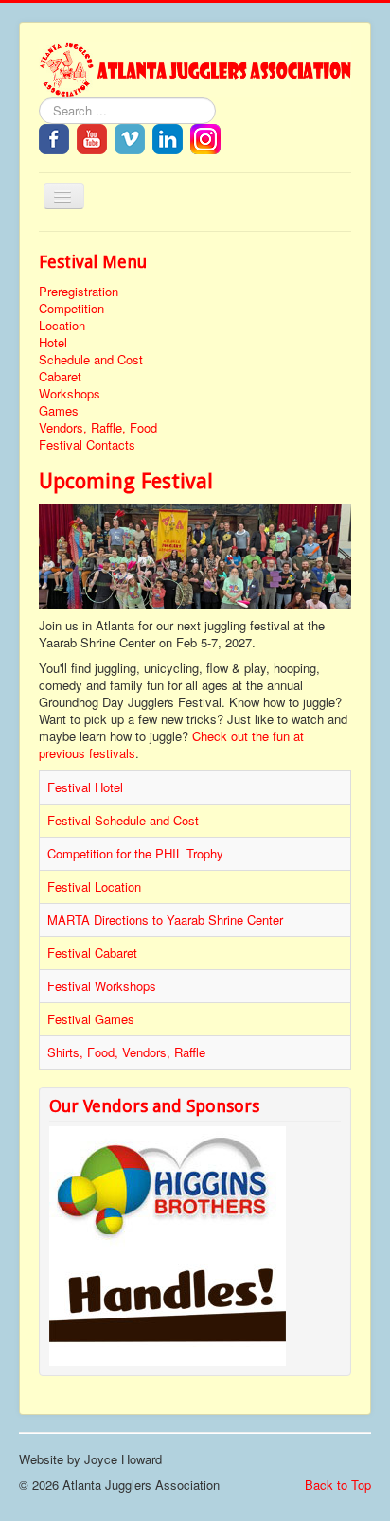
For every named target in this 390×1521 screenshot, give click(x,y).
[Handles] (167, 1313)
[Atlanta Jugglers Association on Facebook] (54, 137)
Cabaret (60, 376)
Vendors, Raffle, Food (98, 427)
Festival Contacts (87, 444)
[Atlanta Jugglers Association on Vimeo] (130, 137)
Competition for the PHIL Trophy (135, 853)
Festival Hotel (85, 787)
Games (59, 410)
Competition (71, 308)
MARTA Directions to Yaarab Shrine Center (165, 920)
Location (62, 325)
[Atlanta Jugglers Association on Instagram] (205, 137)
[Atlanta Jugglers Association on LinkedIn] (167, 137)
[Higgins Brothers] (167, 1193)
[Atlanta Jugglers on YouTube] (92, 137)
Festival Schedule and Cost (123, 820)
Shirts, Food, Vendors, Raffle (126, 1052)
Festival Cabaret (92, 953)
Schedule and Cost (91, 359)
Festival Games (90, 1019)
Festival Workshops (101, 986)
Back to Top (338, 1485)
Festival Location (94, 886)
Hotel (53, 342)
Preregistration (78, 291)
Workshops (69, 393)
